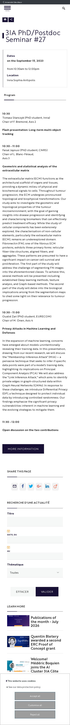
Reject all (35, 714)
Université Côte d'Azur (13, 2)
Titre (10, 513)
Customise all (35, 705)
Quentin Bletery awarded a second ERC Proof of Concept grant (46, 642)
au (8, 551)
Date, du (12, 534)
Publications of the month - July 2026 (44, 621)
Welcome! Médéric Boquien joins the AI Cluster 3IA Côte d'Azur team (45, 666)
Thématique (15, 564)
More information (23, 449)
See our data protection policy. (24, 686)
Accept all (35, 696)
